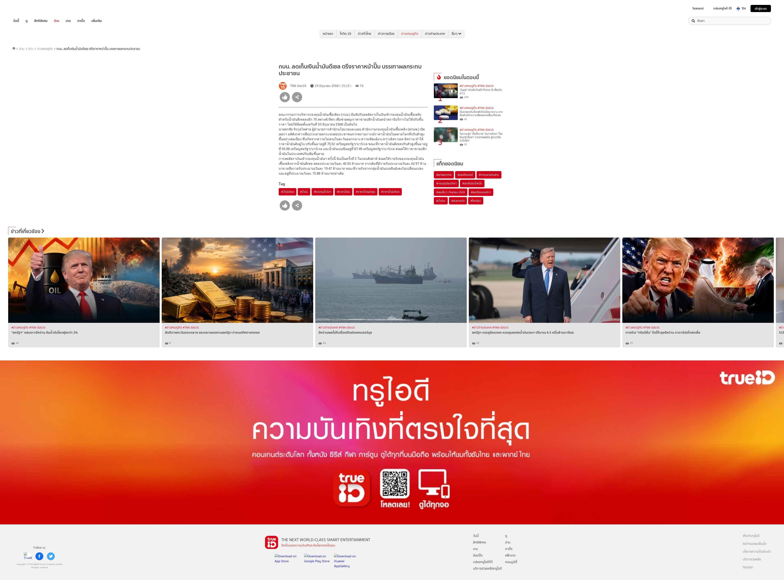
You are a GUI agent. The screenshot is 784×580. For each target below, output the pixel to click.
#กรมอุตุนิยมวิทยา (446, 183)
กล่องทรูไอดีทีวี (483, 562)
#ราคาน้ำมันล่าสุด (365, 192)
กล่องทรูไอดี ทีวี (722, 8)
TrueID (25, 8)
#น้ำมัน (304, 192)
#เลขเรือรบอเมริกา (481, 192)
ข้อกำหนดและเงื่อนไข (754, 544)
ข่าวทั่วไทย (364, 33)
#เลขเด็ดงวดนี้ (465, 175)
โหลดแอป (698, 8)
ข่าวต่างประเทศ (435, 33)
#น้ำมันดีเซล (287, 192)
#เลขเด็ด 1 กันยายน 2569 (450, 192)
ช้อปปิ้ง (478, 555)
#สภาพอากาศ (443, 175)
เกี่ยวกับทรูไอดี (751, 536)
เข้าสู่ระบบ (761, 8)
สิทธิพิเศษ (40, 20)
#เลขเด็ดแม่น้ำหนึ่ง (472, 183)
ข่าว (30, 49)
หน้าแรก (328, 33)
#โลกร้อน (476, 201)
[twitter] (51, 556)
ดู (27, 20)
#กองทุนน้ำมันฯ (322, 192)
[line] (28, 556)
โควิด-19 (345, 33)
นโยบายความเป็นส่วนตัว (757, 552)
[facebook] (39, 556)
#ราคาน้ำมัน (343, 192)
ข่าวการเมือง (386, 33)
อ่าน (56, 20)
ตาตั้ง (81, 20)
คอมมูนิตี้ (511, 562)
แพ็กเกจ (510, 555)
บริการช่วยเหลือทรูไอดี (487, 568)
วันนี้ (16, 20)
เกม (68, 20)
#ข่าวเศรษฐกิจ (468, 86)
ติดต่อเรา (748, 567)
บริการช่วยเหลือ (752, 559)
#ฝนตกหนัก (457, 201)
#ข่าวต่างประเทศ (328, 327)
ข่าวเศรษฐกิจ (409, 33)
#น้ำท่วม (440, 201)
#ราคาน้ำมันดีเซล (390, 192)
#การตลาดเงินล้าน (489, 175)
